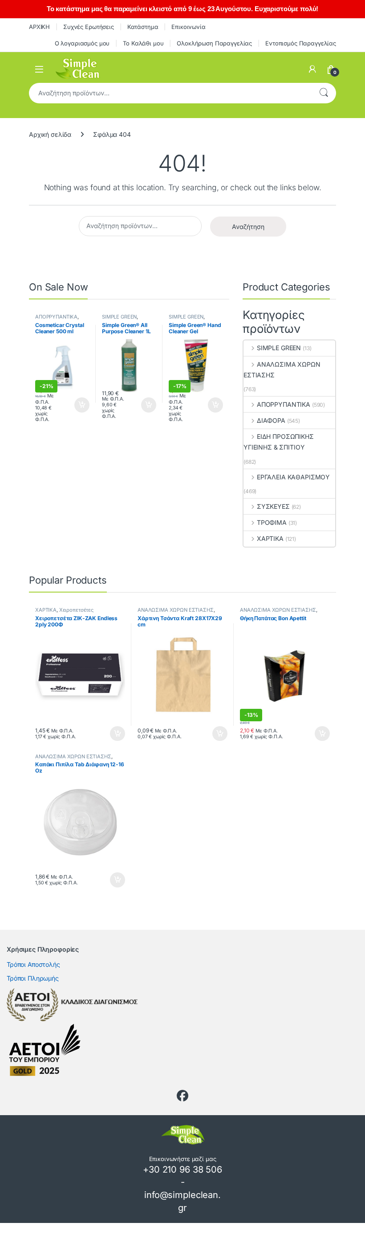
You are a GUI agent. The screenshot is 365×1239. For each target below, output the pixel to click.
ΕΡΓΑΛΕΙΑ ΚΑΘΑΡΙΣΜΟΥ (293, 477)
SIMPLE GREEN (119, 317)
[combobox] (170, 93)
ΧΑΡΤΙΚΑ (270, 538)
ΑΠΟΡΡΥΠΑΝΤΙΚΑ (56, 317)
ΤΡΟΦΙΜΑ (272, 522)
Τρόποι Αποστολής (33, 964)
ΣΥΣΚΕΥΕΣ (273, 506)
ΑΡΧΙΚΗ (39, 26)
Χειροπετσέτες (76, 610)
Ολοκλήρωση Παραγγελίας (214, 43)
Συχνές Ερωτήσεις (88, 26)
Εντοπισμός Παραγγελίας (300, 43)
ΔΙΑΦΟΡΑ (271, 420)
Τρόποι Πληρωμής (33, 978)
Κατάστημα (142, 26)
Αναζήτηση (323, 93)
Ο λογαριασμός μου (82, 43)
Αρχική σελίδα (50, 134)
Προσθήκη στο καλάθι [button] (74, 405)
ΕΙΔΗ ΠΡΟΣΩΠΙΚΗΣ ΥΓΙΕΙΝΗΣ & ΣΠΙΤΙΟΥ (278, 442)
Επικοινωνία (188, 26)
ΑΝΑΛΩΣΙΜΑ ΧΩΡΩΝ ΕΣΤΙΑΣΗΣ (281, 369)
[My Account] (312, 69)
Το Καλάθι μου (143, 43)
